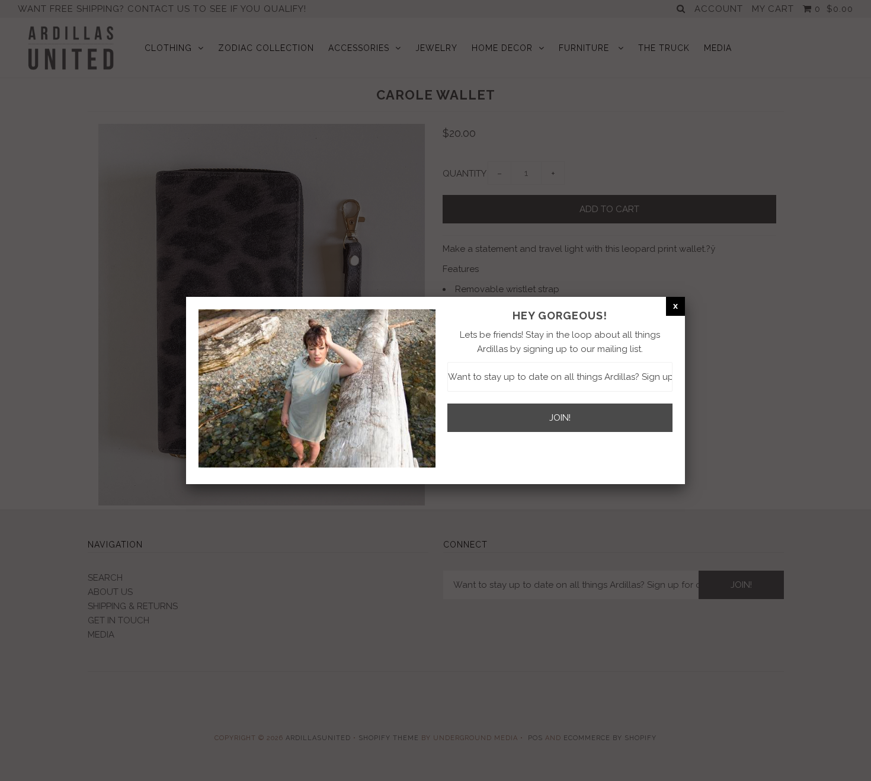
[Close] (675, 306)
